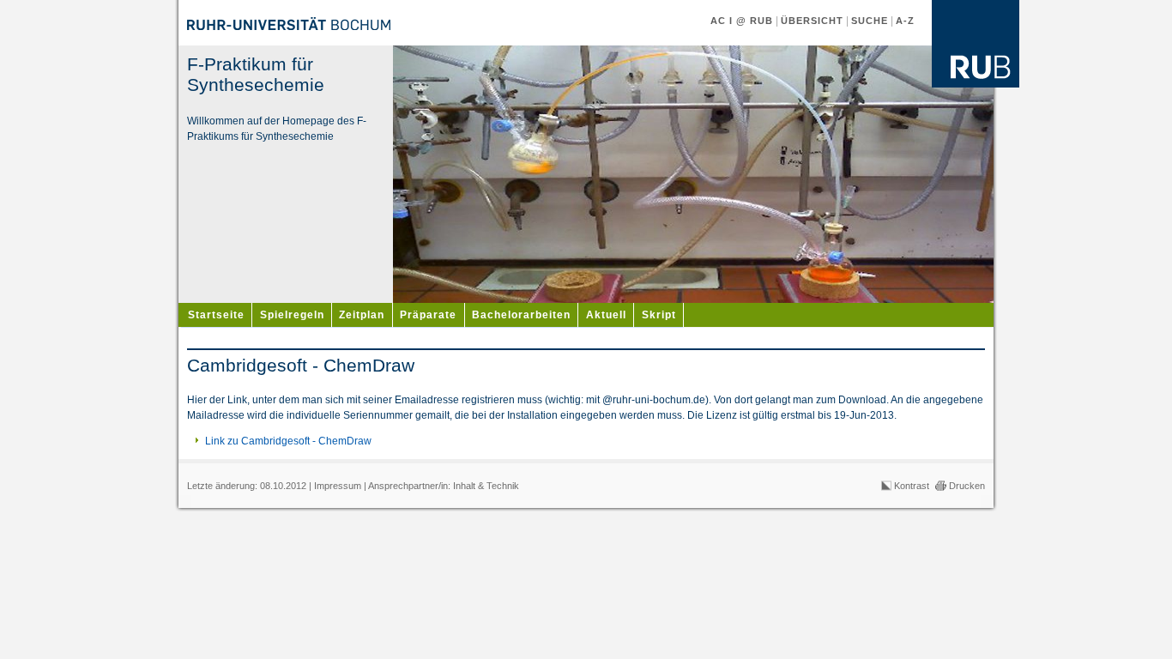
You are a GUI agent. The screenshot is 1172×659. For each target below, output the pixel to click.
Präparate (428, 315)
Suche (869, 20)
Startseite (216, 315)
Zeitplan (361, 315)
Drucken (966, 486)
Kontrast (911, 486)
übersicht (812, 20)
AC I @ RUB (741, 20)
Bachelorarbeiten (521, 315)
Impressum (337, 486)
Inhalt (464, 486)
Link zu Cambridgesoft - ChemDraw (288, 441)
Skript (659, 315)
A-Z (905, 20)
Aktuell (606, 315)
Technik (502, 486)
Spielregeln (292, 315)
